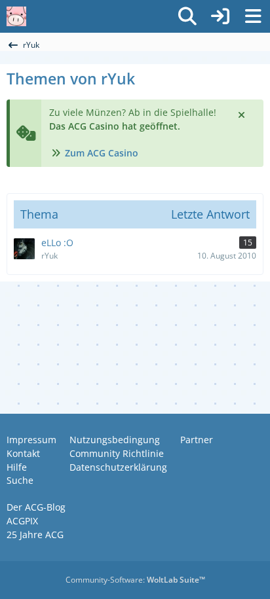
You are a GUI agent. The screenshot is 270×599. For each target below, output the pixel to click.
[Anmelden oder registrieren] (220, 16)
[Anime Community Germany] (16, 16)
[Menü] (253, 16)
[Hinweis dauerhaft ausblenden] (242, 114)
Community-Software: (135, 579)
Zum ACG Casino (101, 153)
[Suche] (187, 16)
